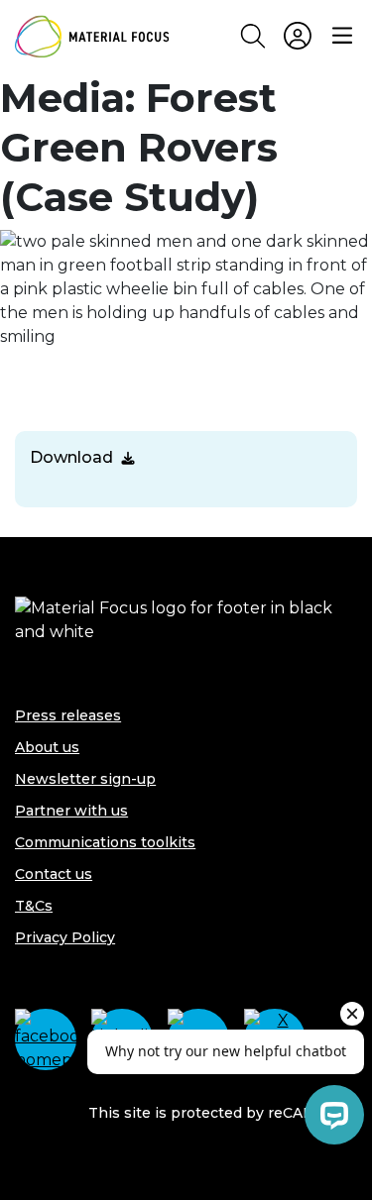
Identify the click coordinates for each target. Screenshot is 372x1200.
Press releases (68, 715)
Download (71, 457)
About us (47, 747)
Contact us (53, 874)
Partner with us (71, 810)
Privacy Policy (65, 937)
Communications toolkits (105, 842)
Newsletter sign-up (85, 779)
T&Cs (34, 906)
